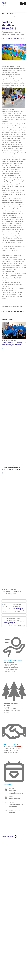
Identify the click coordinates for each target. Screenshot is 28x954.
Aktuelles (18, 32)
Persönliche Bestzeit (16, 306)
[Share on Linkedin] (15, 38)
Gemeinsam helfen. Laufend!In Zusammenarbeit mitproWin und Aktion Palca (12, 750)
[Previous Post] (6, 608)
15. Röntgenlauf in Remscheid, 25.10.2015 (9, 624)
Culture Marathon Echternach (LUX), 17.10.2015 (18, 609)
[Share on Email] (18, 38)
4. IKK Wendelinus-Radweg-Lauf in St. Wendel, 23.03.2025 (14, 344)
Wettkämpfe (10, 13)
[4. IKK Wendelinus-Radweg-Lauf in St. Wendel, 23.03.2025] (14, 330)
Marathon (5, 306)
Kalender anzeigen (8, 815)
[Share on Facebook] (3, 38)
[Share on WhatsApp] (9, 38)
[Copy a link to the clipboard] (21, 38)
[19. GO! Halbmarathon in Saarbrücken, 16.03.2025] (14, 405)
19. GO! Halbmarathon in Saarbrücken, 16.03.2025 (11, 468)
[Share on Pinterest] (12, 38)
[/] (21, 3)
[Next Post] (21, 622)
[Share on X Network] (6, 38)
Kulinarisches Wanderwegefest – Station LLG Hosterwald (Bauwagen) (16, 792)
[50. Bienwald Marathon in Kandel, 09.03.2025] (14, 530)
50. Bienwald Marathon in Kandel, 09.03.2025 (11, 593)
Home (3, 13)
